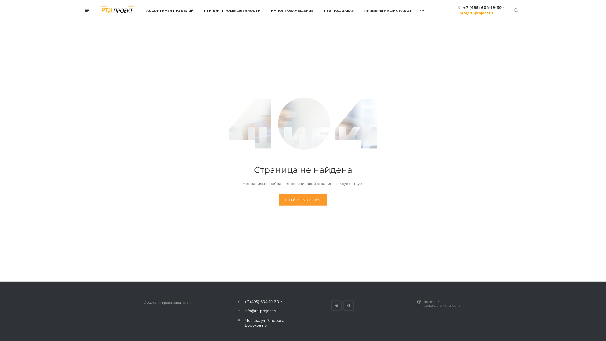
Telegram (348, 306)
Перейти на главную (303, 200)
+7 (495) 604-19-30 (482, 7)
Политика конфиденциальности (442, 304)
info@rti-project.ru (476, 13)
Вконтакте (336, 306)
